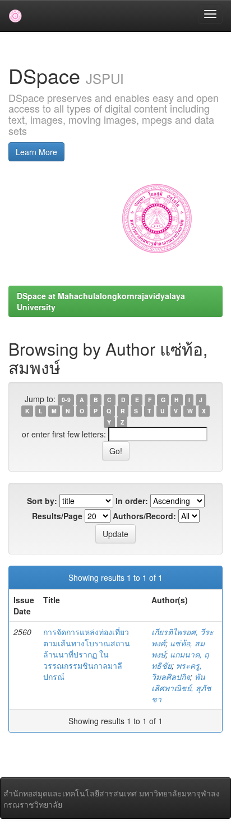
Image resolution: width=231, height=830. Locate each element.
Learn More (36, 151)
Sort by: (42, 500)
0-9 (66, 399)
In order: (132, 500)
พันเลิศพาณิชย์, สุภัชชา (181, 688)
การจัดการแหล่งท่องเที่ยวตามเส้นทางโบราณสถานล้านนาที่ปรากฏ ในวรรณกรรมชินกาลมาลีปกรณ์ (86, 654)
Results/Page (57, 515)
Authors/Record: (144, 515)
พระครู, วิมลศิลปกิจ (176, 671)
